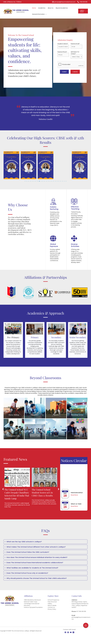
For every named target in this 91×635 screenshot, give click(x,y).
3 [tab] (29, 181)
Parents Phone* (62, 52)
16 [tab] (52, 181)
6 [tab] (34, 181)
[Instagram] (68, 632)
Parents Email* (75, 44)
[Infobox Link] (13, 339)
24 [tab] (66, 181)
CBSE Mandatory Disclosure (32, 600)
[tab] (45, 541)
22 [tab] (62, 181)
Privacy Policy (52, 609)
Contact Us (51, 607)
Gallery (50, 604)
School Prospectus (53, 600)
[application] (45, 14)
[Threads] (73, 632)
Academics (41, 8)
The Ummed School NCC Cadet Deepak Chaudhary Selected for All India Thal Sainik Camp (16, 494)
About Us (50, 8)
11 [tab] (43, 181)
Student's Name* (62, 44)
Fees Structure (52, 602)
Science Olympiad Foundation (33, 607)
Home (34, 8)
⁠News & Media (52, 605)
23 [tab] (64, 181)
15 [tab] (50, 181)
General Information (38, 14)
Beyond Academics (62, 8)
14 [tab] (48, 181)
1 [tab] (25, 181)
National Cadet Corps (30, 602)
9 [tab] (39, 181)
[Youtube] (71, 632)
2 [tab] (27, 181)
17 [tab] (53, 181)
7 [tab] (36, 181)
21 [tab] (60, 181)
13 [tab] (46, 181)
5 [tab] (32, 181)
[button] (83, 11)
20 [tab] (59, 181)
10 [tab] (41, 181)
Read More (74, 484)
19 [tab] (57, 181)
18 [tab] (55, 181)
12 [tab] (45, 181)
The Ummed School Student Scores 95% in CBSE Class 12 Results (42, 492)
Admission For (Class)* (75, 53)
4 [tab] (30, 181)
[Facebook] (65, 632)
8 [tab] (37, 181)
